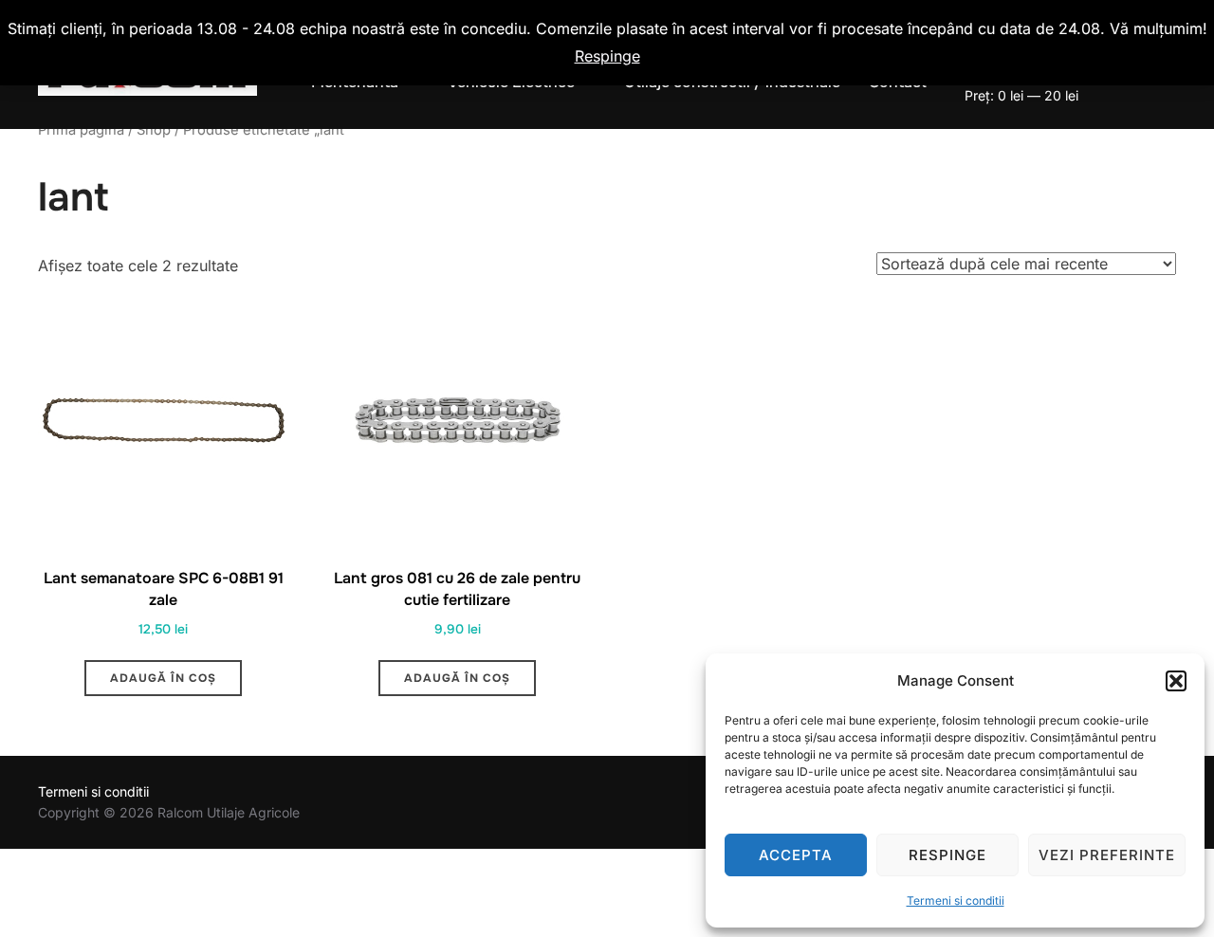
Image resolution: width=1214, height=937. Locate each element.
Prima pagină (81, 129)
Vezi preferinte (1107, 855)
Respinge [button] (607, 55)
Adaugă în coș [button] (163, 678)
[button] (1176, 680)
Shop (154, 129)
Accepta (796, 855)
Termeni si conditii (955, 900)
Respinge (947, 855)
